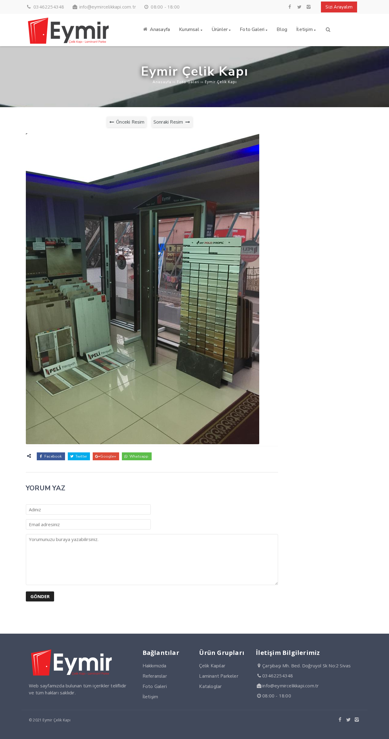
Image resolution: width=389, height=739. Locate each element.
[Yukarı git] (379, 729)
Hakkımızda (155, 666)
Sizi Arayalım (339, 7)
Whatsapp (139, 456)
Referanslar (155, 676)
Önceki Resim (130, 122)
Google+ (107, 456)
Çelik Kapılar (212, 666)
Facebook (52, 456)
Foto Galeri (155, 686)
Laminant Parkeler (218, 676)
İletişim (150, 697)
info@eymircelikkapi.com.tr (107, 7)
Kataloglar (210, 686)
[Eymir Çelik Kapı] (70, 42)
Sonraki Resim (168, 122)
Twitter (80, 456)
